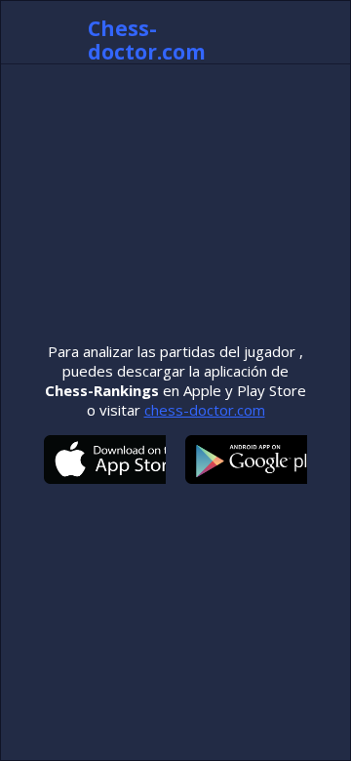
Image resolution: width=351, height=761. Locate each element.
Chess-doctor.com (147, 40)
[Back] (40, 32)
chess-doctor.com (204, 410)
